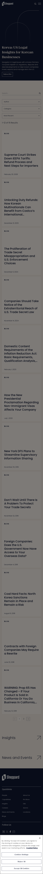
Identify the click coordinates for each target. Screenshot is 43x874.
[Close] (40, 838)
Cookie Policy (32, 848)
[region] (21, 854)
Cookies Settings (21, 855)
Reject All (21, 862)
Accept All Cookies (21, 869)
